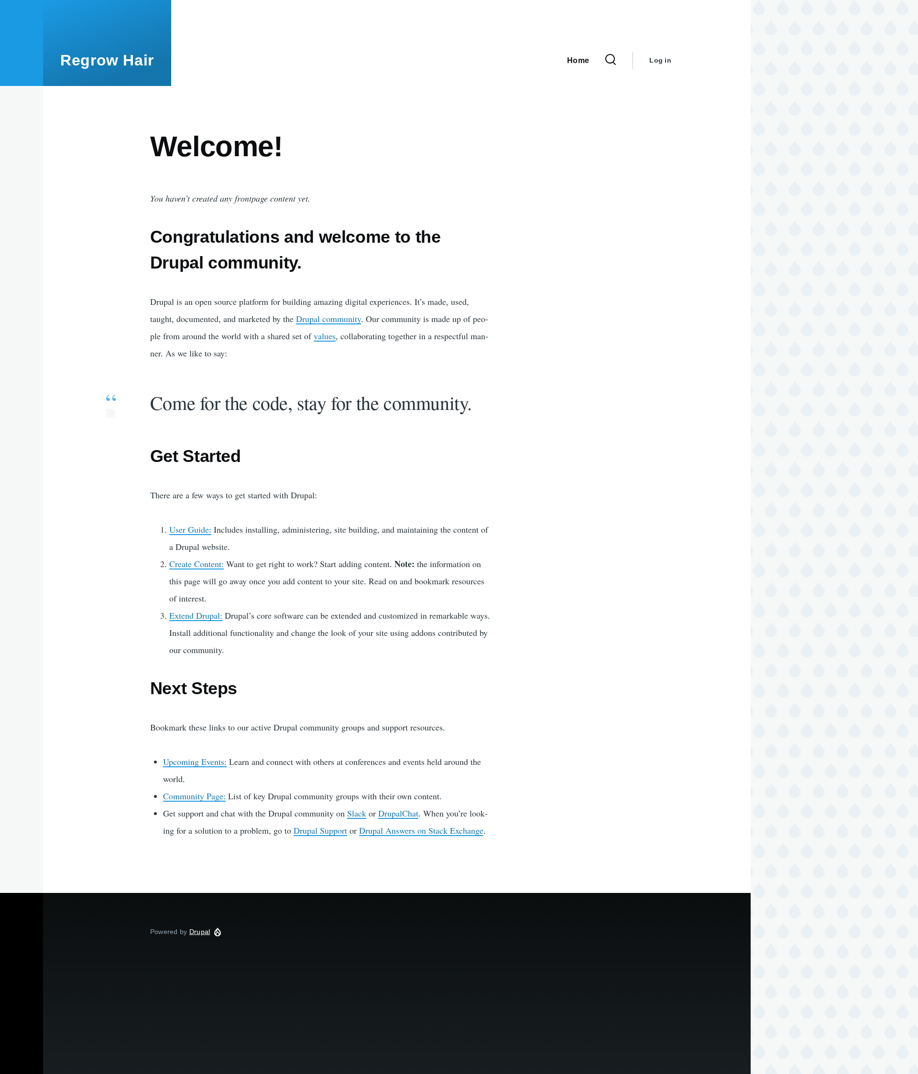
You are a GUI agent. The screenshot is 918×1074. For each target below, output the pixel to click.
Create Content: (196, 563)
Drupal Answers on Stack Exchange (421, 830)
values (325, 336)
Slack (356, 813)
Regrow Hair (107, 60)
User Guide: (190, 529)
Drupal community (328, 318)
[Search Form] (610, 60)
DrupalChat (398, 813)
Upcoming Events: (195, 761)
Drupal (199, 931)
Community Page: (194, 796)
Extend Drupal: (195, 615)
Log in (660, 60)
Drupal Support (320, 830)
